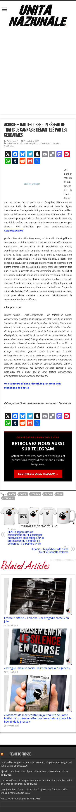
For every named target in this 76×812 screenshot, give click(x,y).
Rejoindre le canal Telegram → (38, 473)
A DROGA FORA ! (15, 143)
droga (48, 494)
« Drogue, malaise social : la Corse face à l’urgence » (37, 668)
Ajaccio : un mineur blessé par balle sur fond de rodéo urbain (33, 771)
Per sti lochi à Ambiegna (13, 798)
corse (23, 494)
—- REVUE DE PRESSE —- (20, 754)
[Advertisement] (38, 76)
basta (12, 494)
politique (8, 498)
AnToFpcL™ (12, 141)
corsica (35, 494)
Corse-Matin (45, 143)
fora (59, 494)
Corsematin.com (13, 230)
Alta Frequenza (31, 143)
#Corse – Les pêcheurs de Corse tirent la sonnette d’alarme (50, 549)
